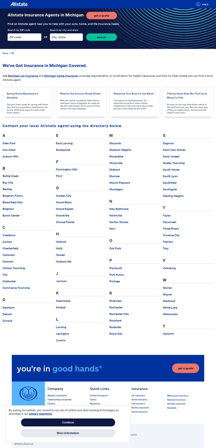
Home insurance (139, 399)
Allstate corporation (57, 395)
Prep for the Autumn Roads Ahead (80, 93)
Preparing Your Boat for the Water (134, 93)
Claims (93, 399)
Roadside (171, 408)
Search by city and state (64, 30)
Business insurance (176, 399)
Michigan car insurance (23, 75)
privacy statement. (40, 413)
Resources (95, 403)
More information (68, 433)
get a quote (105, 16)
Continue (68, 422)
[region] (68, 424)
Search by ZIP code (19, 30)
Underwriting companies (59, 399)
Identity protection (176, 403)
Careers (51, 403)
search (101, 37)
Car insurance (138, 395)
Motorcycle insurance (177, 395)
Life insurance (138, 403)
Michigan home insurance (61, 75)
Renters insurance (140, 407)
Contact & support (99, 395)
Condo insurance (139, 411)
